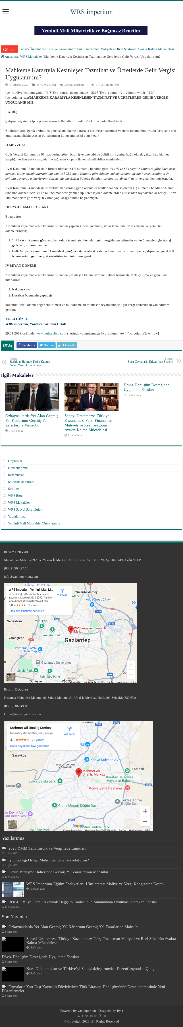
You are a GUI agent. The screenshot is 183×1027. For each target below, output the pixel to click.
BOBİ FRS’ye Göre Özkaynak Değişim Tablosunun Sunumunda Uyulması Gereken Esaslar (82, 902)
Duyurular (15, 461)
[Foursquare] (100, 1016)
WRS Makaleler (31, 56)
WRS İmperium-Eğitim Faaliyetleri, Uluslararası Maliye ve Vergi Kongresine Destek (95, 884)
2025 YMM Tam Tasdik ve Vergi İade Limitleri (47, 848)
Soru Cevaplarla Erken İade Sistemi (150, 360)
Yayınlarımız (17, 516)
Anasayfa (11, 56)
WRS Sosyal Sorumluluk (25, 509)
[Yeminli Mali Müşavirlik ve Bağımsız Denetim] (91, 28)
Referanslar (16, 475)
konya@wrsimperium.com (22, 714)
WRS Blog (15, 495)
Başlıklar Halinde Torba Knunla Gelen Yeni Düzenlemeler (30, 362)
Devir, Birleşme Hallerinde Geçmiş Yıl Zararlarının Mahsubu (58, 872)
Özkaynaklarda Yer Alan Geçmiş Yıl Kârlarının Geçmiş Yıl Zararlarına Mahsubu (31, 420)
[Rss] (78, 1016)
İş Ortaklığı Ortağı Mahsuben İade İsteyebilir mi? (48, 860)
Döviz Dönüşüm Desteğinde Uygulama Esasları (146, 387)
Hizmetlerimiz (18, 468)
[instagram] (104, 1016)
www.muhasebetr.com (50, 333)
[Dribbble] (96, 1016)
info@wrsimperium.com (21, 576)
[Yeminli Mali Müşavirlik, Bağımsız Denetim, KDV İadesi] (91, 10)
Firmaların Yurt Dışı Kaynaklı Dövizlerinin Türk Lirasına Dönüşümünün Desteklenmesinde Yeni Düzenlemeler (83, 988)
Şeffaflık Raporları (21, 482)
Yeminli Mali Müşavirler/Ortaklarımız (34, 523)
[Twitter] (87, 1016)
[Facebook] (82, 1016)
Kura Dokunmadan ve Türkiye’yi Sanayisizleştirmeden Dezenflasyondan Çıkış (90, 968)
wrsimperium (87, 1010)
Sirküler (13, 488)
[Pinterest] (91, 1016)
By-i (120, 1010)
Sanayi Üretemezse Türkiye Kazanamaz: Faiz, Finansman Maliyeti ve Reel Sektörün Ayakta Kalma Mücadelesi (96, 49)
